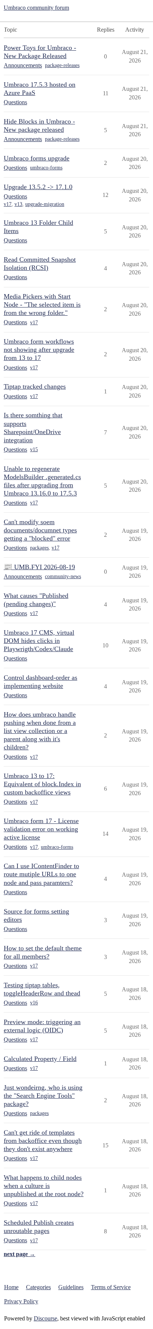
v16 (34, 1002)
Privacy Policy (21, 1301)
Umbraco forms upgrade (36, 158)
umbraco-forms (46, 167)
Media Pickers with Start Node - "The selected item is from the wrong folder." (42, 304)
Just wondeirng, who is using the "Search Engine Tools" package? (43, 1096)
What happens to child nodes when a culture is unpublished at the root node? (44, 1186)
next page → (19, 1254)
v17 (8, 204)
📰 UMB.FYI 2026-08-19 (39, 567)
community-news (63, 576)
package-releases (62, 65)
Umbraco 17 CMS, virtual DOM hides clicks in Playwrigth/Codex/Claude (39, 641)
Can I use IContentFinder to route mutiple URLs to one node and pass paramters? (41, 874)
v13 (18, 204)
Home (11, 1287)
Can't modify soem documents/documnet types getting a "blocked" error (40, 530)
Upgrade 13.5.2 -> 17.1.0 (38, 187)
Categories (38, 1287)
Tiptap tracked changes (35, 386)
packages (39, 548)
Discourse (45, 1318)
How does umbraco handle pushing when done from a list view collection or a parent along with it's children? (40, 731)
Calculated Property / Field (40, 1058)
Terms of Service (111, 1287)
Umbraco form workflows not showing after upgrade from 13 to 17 (39, 349)
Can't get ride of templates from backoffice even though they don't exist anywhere (43, 1141)
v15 (34, 449)
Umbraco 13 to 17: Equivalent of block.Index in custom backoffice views (42, 784)
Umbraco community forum (36, 7)
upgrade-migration (44, 204)
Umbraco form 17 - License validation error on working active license (41, 829)
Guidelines (71, 1287)
